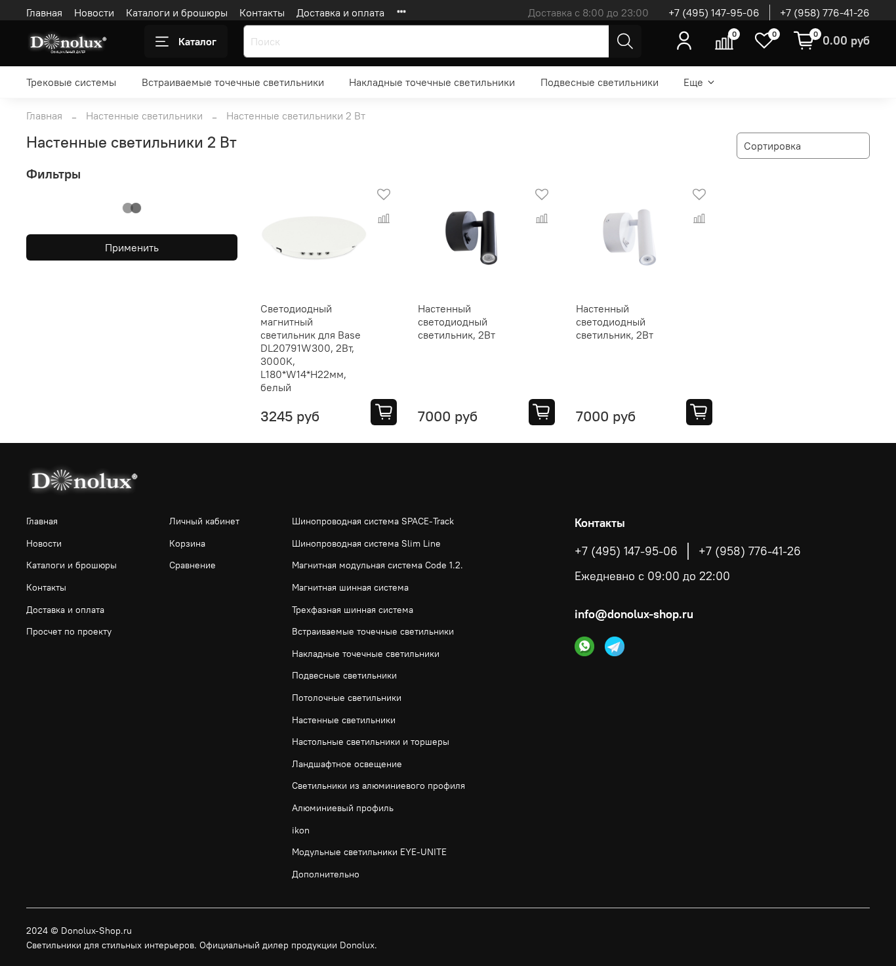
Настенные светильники (144, 115)
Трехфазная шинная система (352, 610)
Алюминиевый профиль (343, 808)
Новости (94, 12)
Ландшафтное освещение (347, 764)
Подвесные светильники (599, 82)
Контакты (262, 12)
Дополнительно (325, 874)
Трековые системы (71, 82)
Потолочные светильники (346, 698)
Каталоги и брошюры (177, 12)
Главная (44, 12)
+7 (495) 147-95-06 (714, 12)
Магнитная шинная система (350, 587)
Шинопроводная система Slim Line (366, 543)
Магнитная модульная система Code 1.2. (377, 565)
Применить (132, 247)
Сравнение (192, 565)
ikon (301, 830)
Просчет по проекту (69, 631)
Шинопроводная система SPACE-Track (373, 521)
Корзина (187, 543)
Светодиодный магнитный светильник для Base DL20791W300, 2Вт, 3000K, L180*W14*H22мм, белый (310, 348)
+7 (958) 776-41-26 (825, 12)
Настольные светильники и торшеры (370, 741)
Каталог (197, 41)
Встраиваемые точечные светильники (233, 82)
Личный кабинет (204, 521)
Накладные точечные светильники (432, 82)
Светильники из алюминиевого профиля (378, 785)
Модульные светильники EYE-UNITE (369, 852)
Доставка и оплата (340, 12)
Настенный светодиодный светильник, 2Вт (456, 321)
